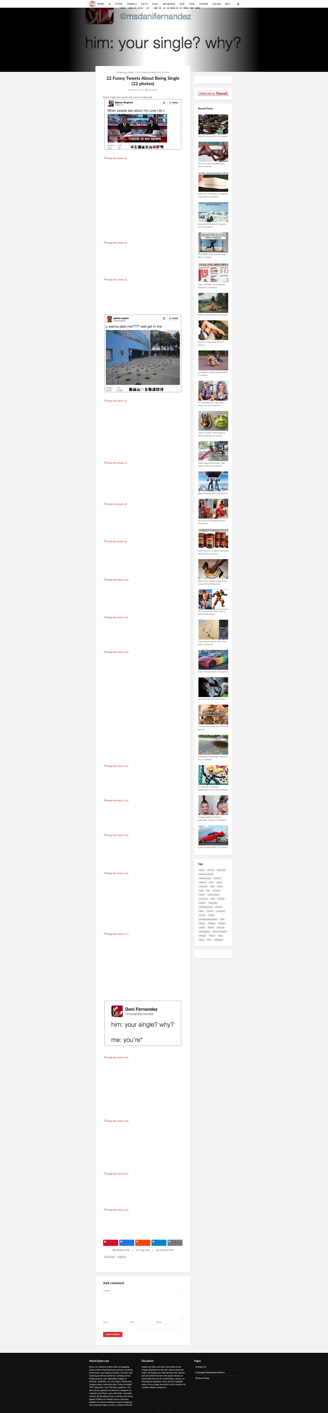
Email (132, 1322)
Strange (202, 936)
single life (121, 1257)
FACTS (144, 4)
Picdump (211, 923)
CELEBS (216, 4)
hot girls (221, 899)
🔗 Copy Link (142, 1250)
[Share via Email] (175, 1243)
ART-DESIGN (169, 4)
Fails (201, 890)
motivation (220, 911)
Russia (211, 927)
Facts (219, 886)
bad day (217, 878)
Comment (106, 1291)
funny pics (203, 899)
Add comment (152, 90)
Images (202, 903)
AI (109, 4)
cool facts (203, 886)
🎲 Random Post (120, 1250)
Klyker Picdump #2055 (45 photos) (213, 136)
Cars (211, 882)
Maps (201, 911)
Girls (212, 899)
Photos (202, 923)
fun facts (216, 890)
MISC (227, 4)
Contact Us (200, 1367)
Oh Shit (202, 915)
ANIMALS (132, 4)
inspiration (213, 903)
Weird (201, 940)
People (211, 915)
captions (202, 882)
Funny (201, 895)
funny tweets (109, 1257)
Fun (208, 890)
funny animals (213, 895)
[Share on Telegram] (159, 1243)
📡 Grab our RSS (164, 1250)
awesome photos (206, 874)
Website (159, 1322)
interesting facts (205, 907)
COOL (192, 4)
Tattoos (212, 936)
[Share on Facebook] (126, 1243)
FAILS (155, 4)
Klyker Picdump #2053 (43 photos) (213, 493)
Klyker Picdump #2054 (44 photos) (213, 315)
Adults (201, 870)
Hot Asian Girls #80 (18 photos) (211, 699)
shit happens (204, 931)
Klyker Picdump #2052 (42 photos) (213, 672)
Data (212, 886)
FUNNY (118, 4)
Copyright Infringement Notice (210, 1372)
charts (219, 882)
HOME (101, 4)
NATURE (203, 4)
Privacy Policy (202, 1378)
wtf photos (219, 940)
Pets (222, 919)
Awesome (221, 870)
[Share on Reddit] (142, 1243)
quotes (202, 927)
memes (210, 911)
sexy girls (220, 927)
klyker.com (94, 1367)
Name (105, 1322)
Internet (218, 907)
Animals (211, 870)
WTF (182, 4)
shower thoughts (219, 931)
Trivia (220, 936)
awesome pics (205, 878)
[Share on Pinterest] (110, 1243)
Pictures (222, 923)
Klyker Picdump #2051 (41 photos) (213, 847)
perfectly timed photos (208, 919)
